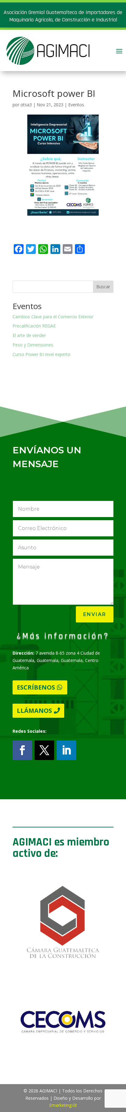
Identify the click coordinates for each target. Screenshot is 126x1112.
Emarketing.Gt (63, 1105)
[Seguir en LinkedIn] (66, 750)
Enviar (94, 614)
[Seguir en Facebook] (22, 750)
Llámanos (34, 710)
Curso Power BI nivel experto (41, 354)
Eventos (76, 105)
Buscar (103, 286)
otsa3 (26, 105)
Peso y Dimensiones (33, 345)
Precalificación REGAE (34, 326)
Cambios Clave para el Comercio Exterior (53, 317)
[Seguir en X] (44, 750)
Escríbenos (36, 687)
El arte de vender (29, 335)
